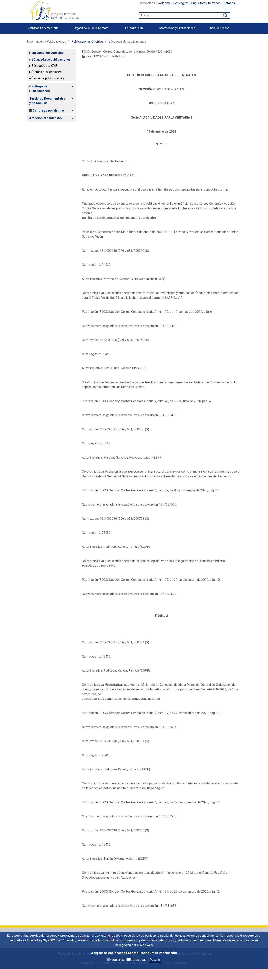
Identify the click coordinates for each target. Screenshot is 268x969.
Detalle (155, 960)
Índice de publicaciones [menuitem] (48, 78)
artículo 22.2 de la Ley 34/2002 (33, 940)
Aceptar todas (139, 953)
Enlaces (229, 3)
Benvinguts (181, 3)
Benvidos (214, 3)
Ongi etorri (198, 3)
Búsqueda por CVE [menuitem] (44, 66)
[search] (184, 15)
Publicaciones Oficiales (87, 41)
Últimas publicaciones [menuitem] (47, 72)
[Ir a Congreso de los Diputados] (54, 11)
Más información (164, 953)
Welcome (164, 3)
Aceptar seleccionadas (108, 953)
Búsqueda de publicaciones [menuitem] (51, 59)
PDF (122, 56)
